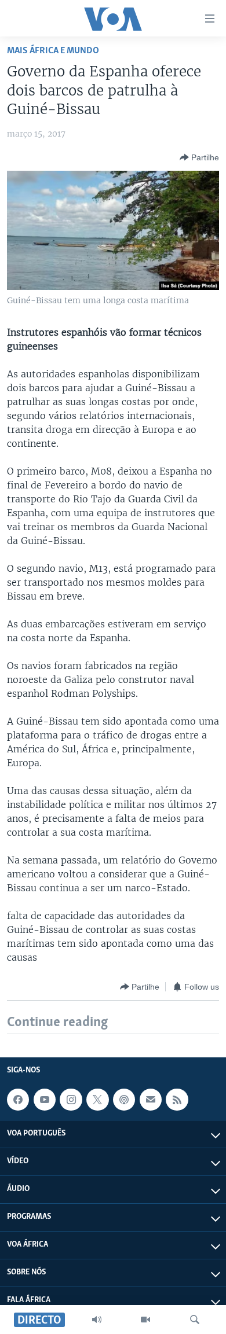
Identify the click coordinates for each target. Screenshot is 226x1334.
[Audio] (96, 1319)
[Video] (145, 1319)
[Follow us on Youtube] (45, 1100)
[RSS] (177, 1100)
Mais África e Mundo (53, 51)
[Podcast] (124, 1100)
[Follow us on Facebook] (18, 1100)
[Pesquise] (194, 1319)
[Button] (199, 157)
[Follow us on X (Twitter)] (97, 1100)
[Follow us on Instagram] (71, 1100)
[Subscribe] (151, 1100)
